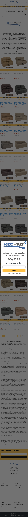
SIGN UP (14, 270)
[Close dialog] (25, 242)
